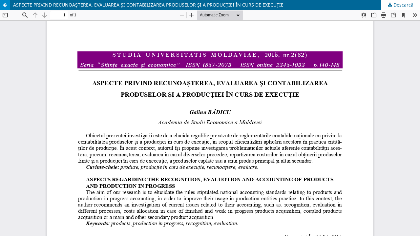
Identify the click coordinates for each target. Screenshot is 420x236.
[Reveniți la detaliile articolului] (5, 5)
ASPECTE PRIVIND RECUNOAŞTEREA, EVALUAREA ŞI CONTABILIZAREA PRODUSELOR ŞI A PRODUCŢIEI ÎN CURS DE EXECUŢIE (148, 5)
